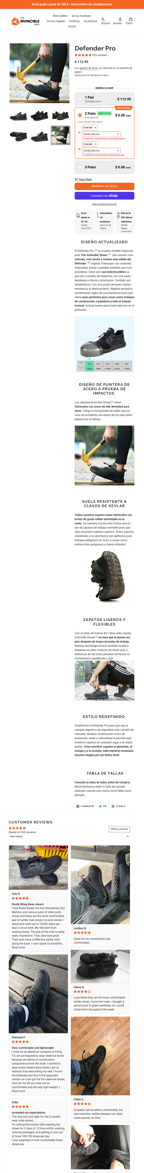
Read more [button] (18, 947)
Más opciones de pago (104, 204)
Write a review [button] (119, 829)
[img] (38, 898)
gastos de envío (89, 68)
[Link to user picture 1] (38, 867)
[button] (83, 55)
